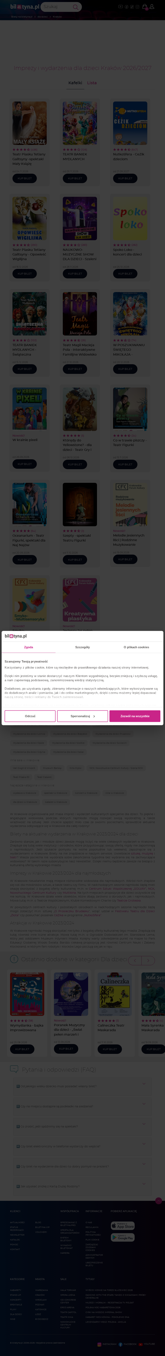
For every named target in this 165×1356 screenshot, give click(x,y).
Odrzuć (30, 716)
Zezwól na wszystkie (135, 716)
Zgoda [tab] (28, 647)
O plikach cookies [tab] (136, 647)
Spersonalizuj (80, 716)
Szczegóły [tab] (82, 647)
